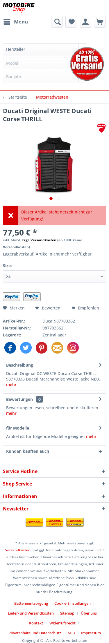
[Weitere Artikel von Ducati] (101, 128)
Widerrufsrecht (62, 623)
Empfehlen (88, 308)
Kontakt (36, 623)
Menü (21, 21)
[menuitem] (15, 22)
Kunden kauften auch (27, 451)
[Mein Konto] (85, 22)
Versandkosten (18, 550)
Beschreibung (19, 365)
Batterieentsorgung (31, 603)
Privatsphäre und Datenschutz (34, 632)
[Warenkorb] (100, 22)
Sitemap (67, 613)
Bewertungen (19, 399)
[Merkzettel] (71, 22)
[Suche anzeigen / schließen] (57, 22)
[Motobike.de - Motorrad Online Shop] (19, 8)
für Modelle (17, 428)
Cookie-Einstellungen (72, 603)
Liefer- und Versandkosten (31, 613)
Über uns (89, 613)
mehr (11, 384)
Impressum (91, 632)
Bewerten (51, 308)
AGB (71, 632)
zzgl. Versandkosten (39, 240)
